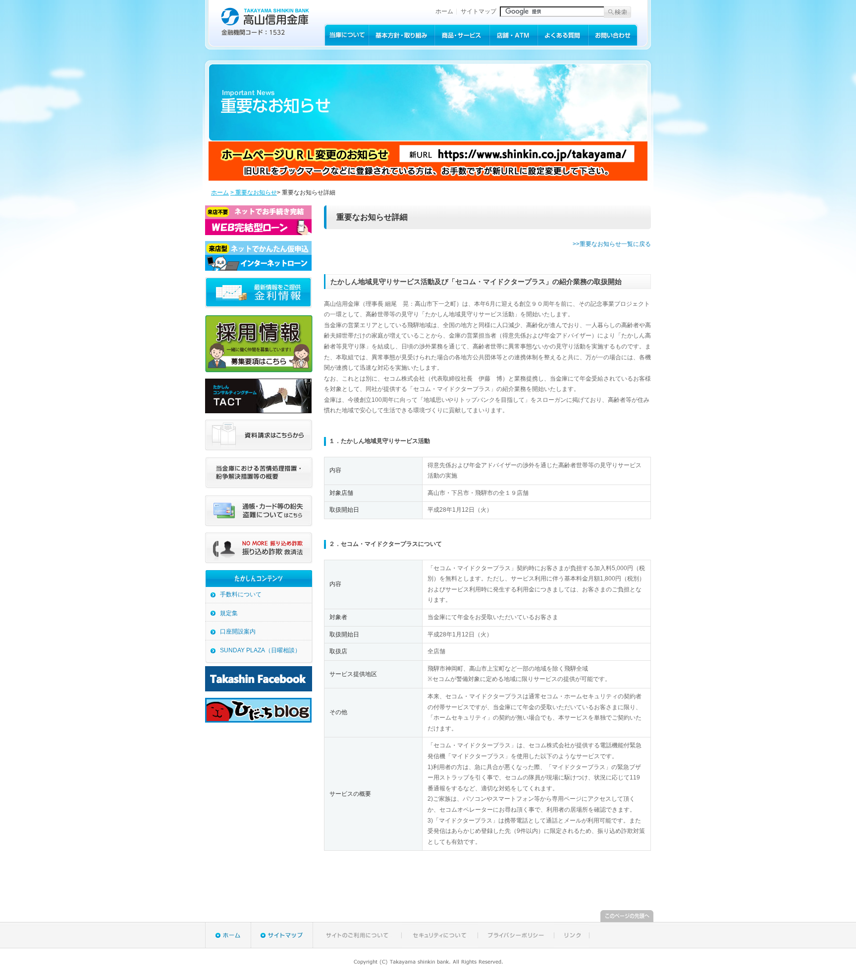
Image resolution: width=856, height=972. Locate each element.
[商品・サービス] (461, 43)
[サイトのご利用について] (357, 945)
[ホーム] (228, 945)
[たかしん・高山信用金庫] (264, 34)
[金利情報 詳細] (258, 307)
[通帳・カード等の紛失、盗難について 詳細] (259, 524)
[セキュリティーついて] (440, 945)
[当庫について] (346, 43)
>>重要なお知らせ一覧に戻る (612, 244)
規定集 (229, 613)
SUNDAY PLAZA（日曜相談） (260, 650)
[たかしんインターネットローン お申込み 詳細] (258, 268)
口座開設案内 (238, 631)
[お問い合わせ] (613, 43)
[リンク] (571, 945)
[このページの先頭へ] (626, 920)
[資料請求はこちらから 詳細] (259, 448)
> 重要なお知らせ (253, 192)
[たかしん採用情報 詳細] (259, 370)
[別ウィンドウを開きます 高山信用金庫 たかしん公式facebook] (258, 689)
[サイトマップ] (282, 945)
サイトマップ (478, 11)
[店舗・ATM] (513, 43)
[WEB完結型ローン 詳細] (258, 233)
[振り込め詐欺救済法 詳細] (259, 561)
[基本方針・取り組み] (401, 43)
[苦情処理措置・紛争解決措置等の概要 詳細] (259, 487)
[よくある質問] (562, 43)
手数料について (241, 594)
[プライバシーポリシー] (516, 945)
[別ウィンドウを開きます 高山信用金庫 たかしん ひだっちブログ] (258, 720)
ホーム (444, 11)
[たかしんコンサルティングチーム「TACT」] (258, 411)
